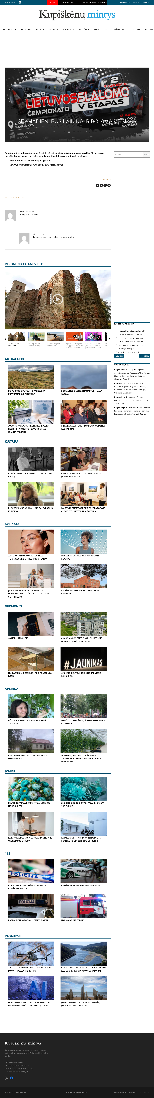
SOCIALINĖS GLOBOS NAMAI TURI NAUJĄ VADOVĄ (80, 3)
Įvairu (10, 771)
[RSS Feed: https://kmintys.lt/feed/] (6, 1078)
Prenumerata (125, 2)
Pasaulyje (13, 936)
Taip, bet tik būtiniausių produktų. (130, 338)
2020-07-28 (60, 132)
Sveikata (12, 524)
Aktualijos (14, 359)
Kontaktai (146, 2)
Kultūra (11, 441)
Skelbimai (9, 1092)
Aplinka (11, 689)
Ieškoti (146, 155)
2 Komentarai (77, 132)
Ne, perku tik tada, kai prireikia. (129, 352)
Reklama (136, 2)
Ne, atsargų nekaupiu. (126, 349)
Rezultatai (144, 356)
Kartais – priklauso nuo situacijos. (130, 342)
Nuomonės (13, 606)
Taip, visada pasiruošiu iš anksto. (130, 335)
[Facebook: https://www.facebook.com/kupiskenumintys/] (20, 2)
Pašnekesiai (21, 1092)
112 (7, 853)
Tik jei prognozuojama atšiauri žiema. (132, 345)
